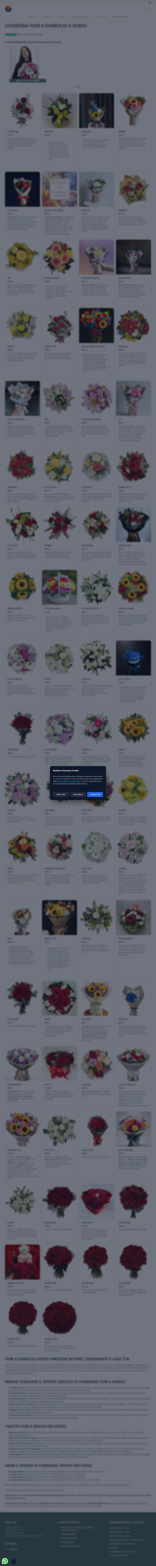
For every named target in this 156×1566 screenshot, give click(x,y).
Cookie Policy (75, 781)
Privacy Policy (62, 781)
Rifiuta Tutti (61, 794)
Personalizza (78, 794)
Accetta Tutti (95, 794)
